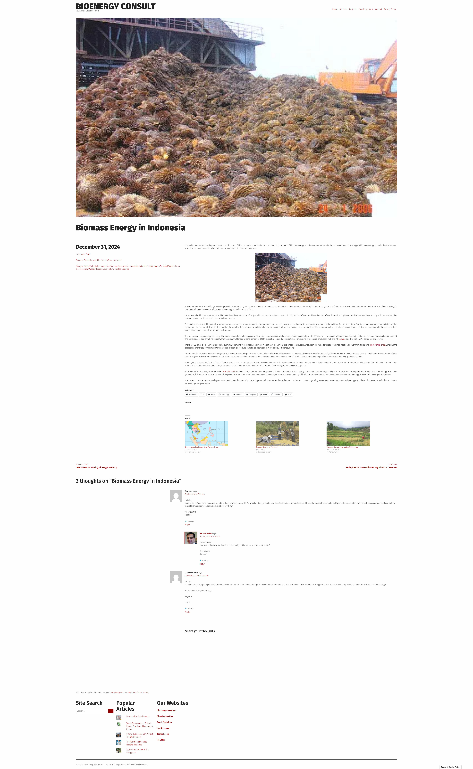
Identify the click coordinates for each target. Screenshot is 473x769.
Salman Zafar (84, 254)
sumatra (125, 269)
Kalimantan (153, 266)
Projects (352, 9)
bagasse (342, 339)
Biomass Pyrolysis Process (137, 716)
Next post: (371, 466)
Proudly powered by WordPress (89, 764)
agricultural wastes (112, 269)
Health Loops (163, 728)
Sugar (86, 269)
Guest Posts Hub (164, 722)
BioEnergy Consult (116, 6)
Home (334, 9)
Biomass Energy (82, 260)
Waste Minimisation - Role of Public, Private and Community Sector (139, 726)
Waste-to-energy (114, 260)
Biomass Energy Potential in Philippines (342, 447)
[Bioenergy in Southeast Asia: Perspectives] (219, 433)
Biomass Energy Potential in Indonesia (92, 266)
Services (343, 9)
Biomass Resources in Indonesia (124, 266)
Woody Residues (96, 269)
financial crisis (229, 371)
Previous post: (96, 466)
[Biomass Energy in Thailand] (290, 433)
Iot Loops (161, 740)
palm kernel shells (378, 345)
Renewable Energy (98, 260)
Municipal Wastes (166, 266)
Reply (187, 524)
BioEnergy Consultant (166, 710)
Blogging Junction (165, 716)
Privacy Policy (390, 9)
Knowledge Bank (365, 9)
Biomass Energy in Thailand (266, 447)
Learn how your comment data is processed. (129, 692)
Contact (378, 9)
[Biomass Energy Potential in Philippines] (361, 433)
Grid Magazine (118, 764)
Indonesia (143, 266)
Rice (81, 269)
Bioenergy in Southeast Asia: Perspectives (201, 447)
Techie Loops (163, 734)
